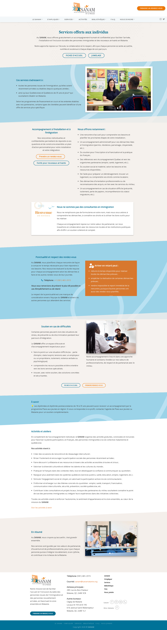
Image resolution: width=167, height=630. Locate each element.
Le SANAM (36, 19)
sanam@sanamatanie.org (86, 581)
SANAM (107, 576)
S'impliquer (108, 579)
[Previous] (91, 89)
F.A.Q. (113, 19)
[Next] (147, 89)
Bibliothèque (98, 19)
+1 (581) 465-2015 (63, 280)
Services (68, 19)
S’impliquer (52, 19)
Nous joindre (126, 19)
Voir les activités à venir (41, 507)
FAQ (105, 589)
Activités (83, 19)
